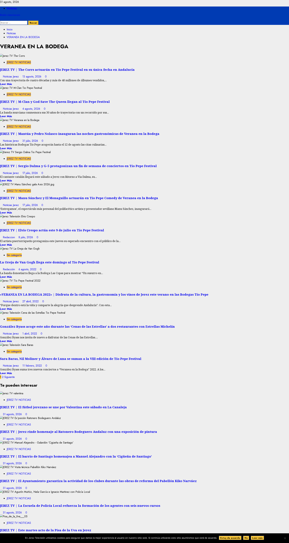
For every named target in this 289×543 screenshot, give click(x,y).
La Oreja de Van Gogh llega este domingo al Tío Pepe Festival (49, 262)
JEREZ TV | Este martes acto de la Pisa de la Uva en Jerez (45, 530)
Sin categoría (14, 255)
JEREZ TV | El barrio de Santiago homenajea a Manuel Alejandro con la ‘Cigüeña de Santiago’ (76, 456)
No (246, 537)
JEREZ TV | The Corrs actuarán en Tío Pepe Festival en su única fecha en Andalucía (67, 69)
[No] (284, 538)
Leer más (257, 537)
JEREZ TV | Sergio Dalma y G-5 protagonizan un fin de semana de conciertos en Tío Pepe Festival (78, 166)
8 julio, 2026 (26, 237)
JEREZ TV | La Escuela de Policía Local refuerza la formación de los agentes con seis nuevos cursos (80, 505)
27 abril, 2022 (30, 301)
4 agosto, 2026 (31, 109)
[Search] (1, 19)
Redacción (9, 269)
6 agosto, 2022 (28, 269)
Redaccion (9, 237)
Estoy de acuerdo (230, 537)
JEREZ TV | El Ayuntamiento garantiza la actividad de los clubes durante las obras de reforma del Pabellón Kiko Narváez (98, 481)
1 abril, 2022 (30, 334)
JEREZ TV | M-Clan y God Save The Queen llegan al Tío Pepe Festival (55, 101)
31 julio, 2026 (30, 141)
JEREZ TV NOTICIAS (19, 62)
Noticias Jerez (11, 76)
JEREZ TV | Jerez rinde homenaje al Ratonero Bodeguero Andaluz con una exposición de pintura (78, 431)
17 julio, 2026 (30, 173)
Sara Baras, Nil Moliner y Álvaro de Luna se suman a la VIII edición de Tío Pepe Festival (70, 359)
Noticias (12, 8)
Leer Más (6, 84)
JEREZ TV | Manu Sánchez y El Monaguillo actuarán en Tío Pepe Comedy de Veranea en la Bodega (79, 198)
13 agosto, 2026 (32, 76)
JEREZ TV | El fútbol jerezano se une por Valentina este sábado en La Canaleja (63, 407)
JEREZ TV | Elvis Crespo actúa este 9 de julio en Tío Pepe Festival (52, 230)
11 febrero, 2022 (32, 366)
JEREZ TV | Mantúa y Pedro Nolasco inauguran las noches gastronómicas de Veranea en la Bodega (79, 134)
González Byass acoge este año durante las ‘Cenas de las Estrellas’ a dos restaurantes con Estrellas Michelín (87, 326)
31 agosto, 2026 (13, 414)
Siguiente (9, 377)
